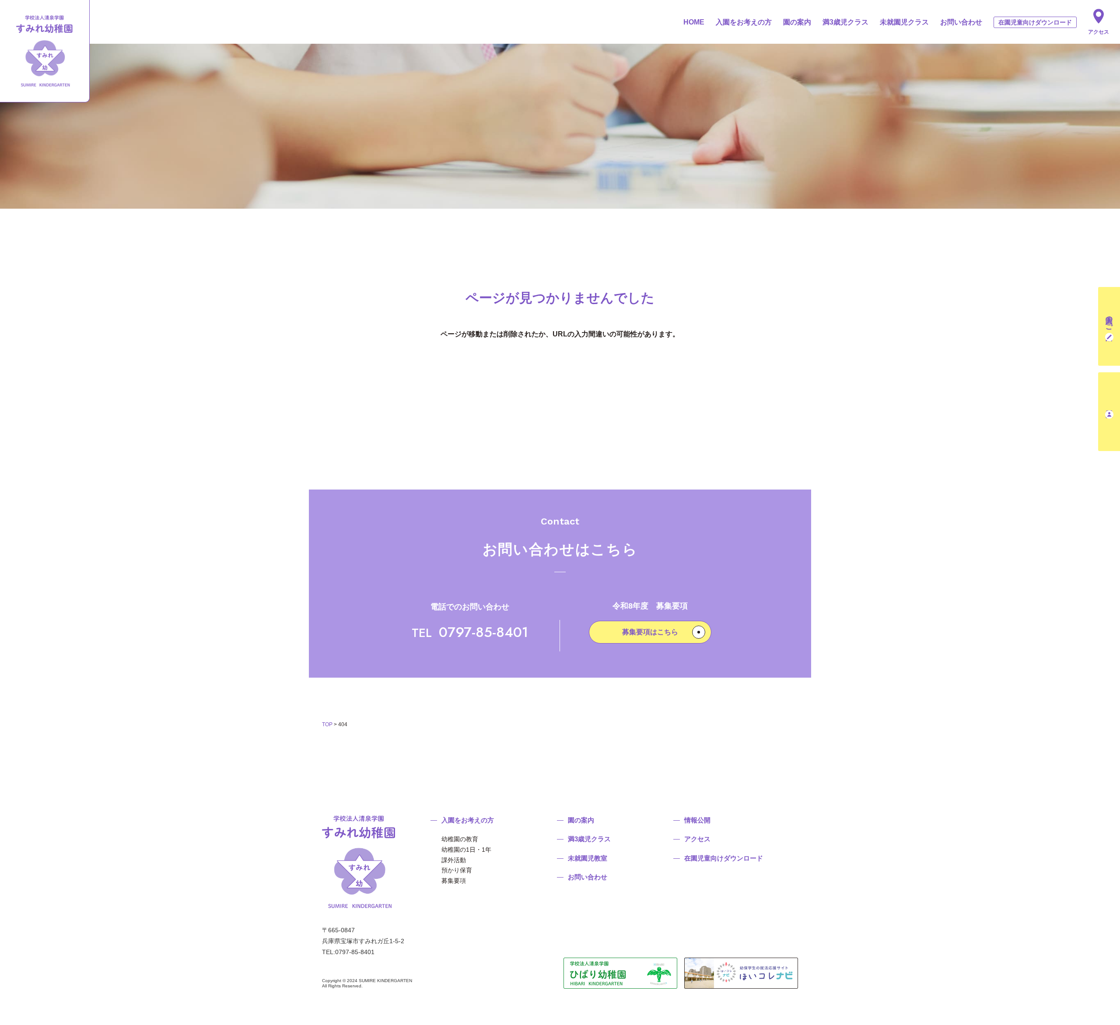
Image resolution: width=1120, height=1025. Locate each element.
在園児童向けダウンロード (1035, 22)
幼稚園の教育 (459, 839)
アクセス (1098, 32)
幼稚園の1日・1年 (466, 849)
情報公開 (697, 820)
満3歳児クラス (845, 22)
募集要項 (453, 880)
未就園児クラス (904, 22)
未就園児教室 (587, 858)
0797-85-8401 (470, 632)
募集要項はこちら (650, 632)
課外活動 (453, 860)
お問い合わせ (961, 22)
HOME (693, 22)
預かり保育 (456, 870)
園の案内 (797, 22)
